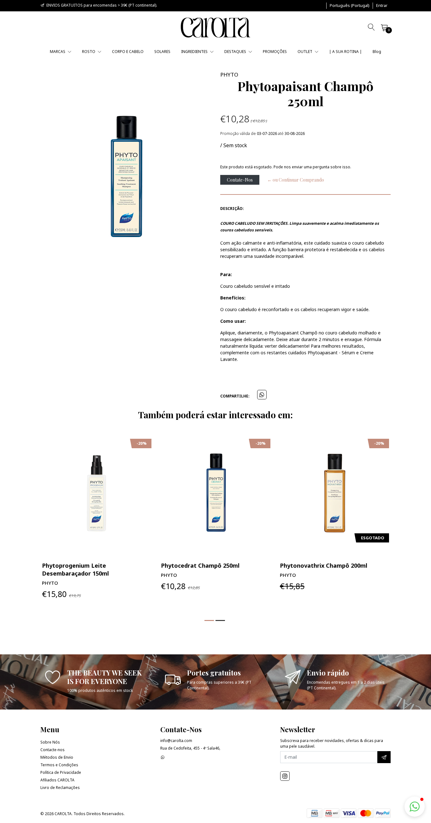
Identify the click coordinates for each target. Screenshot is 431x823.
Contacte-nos (52, 749)
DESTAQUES (235, 51)
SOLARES (162, 51)
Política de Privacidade (60, 772)
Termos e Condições (59, 765)
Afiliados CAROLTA (57, 780)
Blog (377, 51)
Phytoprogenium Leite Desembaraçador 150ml (75, 569)
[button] (350, 6)
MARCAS (58, 51)
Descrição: (232, 208)
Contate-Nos (240, 180)
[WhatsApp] (162, 757)
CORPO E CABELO (128, 51)
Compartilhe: (235, 396)
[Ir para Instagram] (284, 776)
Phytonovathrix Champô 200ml (323, 565)
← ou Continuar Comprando (295, 180)
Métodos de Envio (56, 757)
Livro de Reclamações (60, 787)
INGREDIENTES (195, 51)
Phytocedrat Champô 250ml (200, 565)
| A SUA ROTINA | (345, 51)
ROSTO (89, 51)
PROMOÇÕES (275, 51)
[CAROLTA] (215, 27)
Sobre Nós (50, 742)
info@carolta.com (176, 740)
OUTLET (305, 51)
